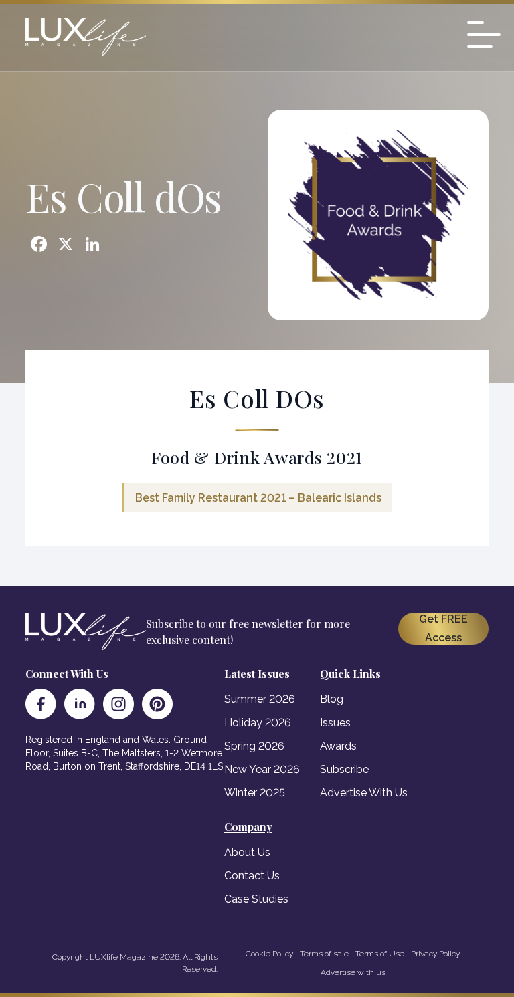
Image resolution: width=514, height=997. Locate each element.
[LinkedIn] (79, 704)
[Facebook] (40, 704)
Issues (335, 722)
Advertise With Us (364, 792)
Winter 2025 (254, 792)
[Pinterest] (157, 704)
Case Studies (256, 899)
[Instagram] (118, 704)
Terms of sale (324, 953)
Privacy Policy (435, 953)
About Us (247, 852)
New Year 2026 (262, 769)
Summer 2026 (259, 699)
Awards (338, 746)
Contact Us (252, 875)
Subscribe (344, 769)
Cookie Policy (269, 953)
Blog (331, 699)
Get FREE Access (443, 628)
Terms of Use (379, 953)
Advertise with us (353, 972)
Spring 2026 (254, 746)
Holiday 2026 (257, 722)
